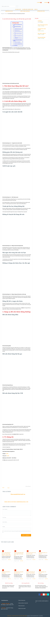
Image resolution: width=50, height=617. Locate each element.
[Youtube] (44, 594)
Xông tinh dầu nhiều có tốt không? (6, 572)
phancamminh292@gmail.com (18, 494)
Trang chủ (2, 13)
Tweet (8, 487)
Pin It (3, 487)
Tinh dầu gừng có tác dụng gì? (42, 572)
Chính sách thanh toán (21, 600)
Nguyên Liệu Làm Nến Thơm (27, 9)
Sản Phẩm (11, 9)
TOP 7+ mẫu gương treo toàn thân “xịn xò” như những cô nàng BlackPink (6, 554)
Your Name (4, 517)
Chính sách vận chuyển (21, 608)
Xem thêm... (9, 559)
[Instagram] (46, 594)
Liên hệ (46, 9)
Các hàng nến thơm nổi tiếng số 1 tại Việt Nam (30, 572)
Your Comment (4, 509)
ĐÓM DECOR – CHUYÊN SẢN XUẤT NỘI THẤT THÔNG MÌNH (17, 615)
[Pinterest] (42, 594)
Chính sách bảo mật (21, 605)
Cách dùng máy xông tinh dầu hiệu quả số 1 (18, 572)
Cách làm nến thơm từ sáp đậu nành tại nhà (31, 553)
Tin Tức (40, 9)
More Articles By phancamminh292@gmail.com (16, 501)
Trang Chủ (4, 9)
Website (3, 526)
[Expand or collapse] (21, 23)
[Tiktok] (48, 594)
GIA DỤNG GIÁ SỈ (18, 9)
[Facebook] (39, 594)
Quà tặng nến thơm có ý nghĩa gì (43, 553)
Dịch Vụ (35, 9)
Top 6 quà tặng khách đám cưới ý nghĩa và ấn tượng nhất (18, 554)
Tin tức (6, 13)
